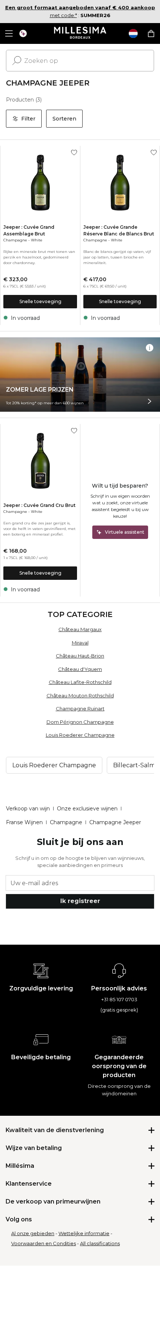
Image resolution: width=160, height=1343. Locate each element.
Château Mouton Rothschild (80, 695)
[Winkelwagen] (151, 33)
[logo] (80, 33)
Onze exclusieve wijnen (87, 808)
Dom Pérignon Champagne (80, 722)
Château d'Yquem (80, 669)
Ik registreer (80, 901)
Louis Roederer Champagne (80, 735)
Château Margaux (80, 629)
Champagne (15, 240)
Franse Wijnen (24, 822)
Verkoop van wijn (28, 808)
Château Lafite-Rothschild (80, 682)
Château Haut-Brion (80, 656)
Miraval (80, 643)
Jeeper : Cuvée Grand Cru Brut (39, 505)
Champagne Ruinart (80, 708)
